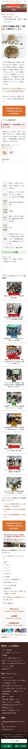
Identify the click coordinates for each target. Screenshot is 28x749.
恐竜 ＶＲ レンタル (7, 677)
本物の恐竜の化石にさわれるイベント (13, 705)
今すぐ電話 (7, 746)
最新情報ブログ (6, 669)
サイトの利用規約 (7, 650)
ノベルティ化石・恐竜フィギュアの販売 (13, 680)
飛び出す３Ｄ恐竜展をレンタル (11, 710)
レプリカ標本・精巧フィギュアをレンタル (14, 688)
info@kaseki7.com (7, 729)
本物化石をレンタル (7, 707)
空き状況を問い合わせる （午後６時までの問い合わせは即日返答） (14, 111)
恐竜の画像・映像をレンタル (10, 699)
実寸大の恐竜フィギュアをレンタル (12, 686)
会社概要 (4, 655)
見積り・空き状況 (20, 746)
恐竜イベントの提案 (7, 696)
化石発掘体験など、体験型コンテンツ (13, 691)
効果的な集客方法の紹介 (9, 713)
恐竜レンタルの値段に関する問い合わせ (13, 663)
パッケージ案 (14, 741)
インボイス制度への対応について (11, 658)
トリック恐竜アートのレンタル (11, 652)
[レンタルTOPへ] (14, 6)
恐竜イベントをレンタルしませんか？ (13, 661)
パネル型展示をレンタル (9, 683)
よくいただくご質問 (7, 666)
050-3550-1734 (10, 726)
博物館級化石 (6, 694)
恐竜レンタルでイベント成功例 (11, 702)
